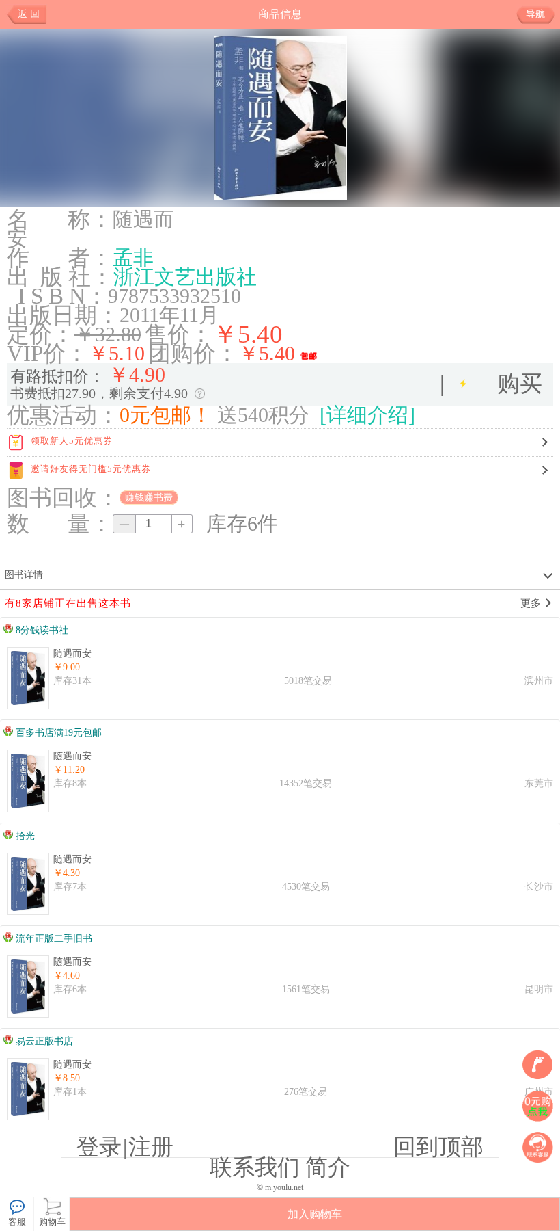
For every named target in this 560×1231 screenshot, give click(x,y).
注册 (150, 1147)
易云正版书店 (43, 1041)
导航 (535, 14)
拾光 (24, 836)
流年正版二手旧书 (52, 939)
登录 (99, 1147)
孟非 (133, 258)
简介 (327, 1167)
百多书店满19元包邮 (57, 733)
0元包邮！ (166, 415)
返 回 (29, 14)
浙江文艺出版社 (185, 277)
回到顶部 (438, 1147)
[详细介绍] (367, 415)
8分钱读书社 (40, 630)
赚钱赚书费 (149, 497)
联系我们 (255, 1167)
